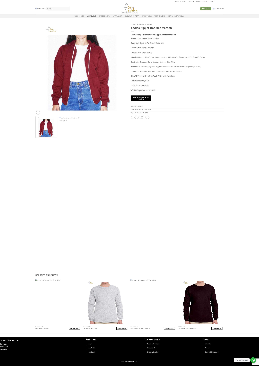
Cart (150, 348)
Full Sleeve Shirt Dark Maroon (140, 328)
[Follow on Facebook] (216, 1)
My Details (92, 352)
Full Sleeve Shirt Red (42, 328)
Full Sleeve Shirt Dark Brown (187, 328)
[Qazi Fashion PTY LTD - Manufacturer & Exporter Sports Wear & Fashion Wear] (129, 8)
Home (175, 1)
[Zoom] (38, 113)
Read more (74, 328)
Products (182, 1)
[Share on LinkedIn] (147, 117)
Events (198, 1)
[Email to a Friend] (140, 117)
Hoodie (137, 113)
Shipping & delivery (153, 352)
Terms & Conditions (153, 344)
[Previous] (40, 68)
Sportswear (147, 16)
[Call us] (222, 1)
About (211, 1)
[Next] (123, 68)
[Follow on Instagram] (218, 1)
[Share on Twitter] (136, 117)
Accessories (79, 16)
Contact (205, 1)
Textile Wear (159, 16)
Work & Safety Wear (176, 16)
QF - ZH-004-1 (144, 113)
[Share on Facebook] (133, 117)
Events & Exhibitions (211, 352)
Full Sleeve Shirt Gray (90, 328)
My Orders (92, 348)
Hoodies (149, 24)
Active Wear (91, 16)
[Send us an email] (220, 1)
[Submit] (68, 8)
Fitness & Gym (104, 16)
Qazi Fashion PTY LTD (131, 361)
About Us (208, 344)
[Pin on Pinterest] (143, 117)
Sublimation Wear (132, 16)
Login (90, 344)
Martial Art (117, 16)
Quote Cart (191, 1)
